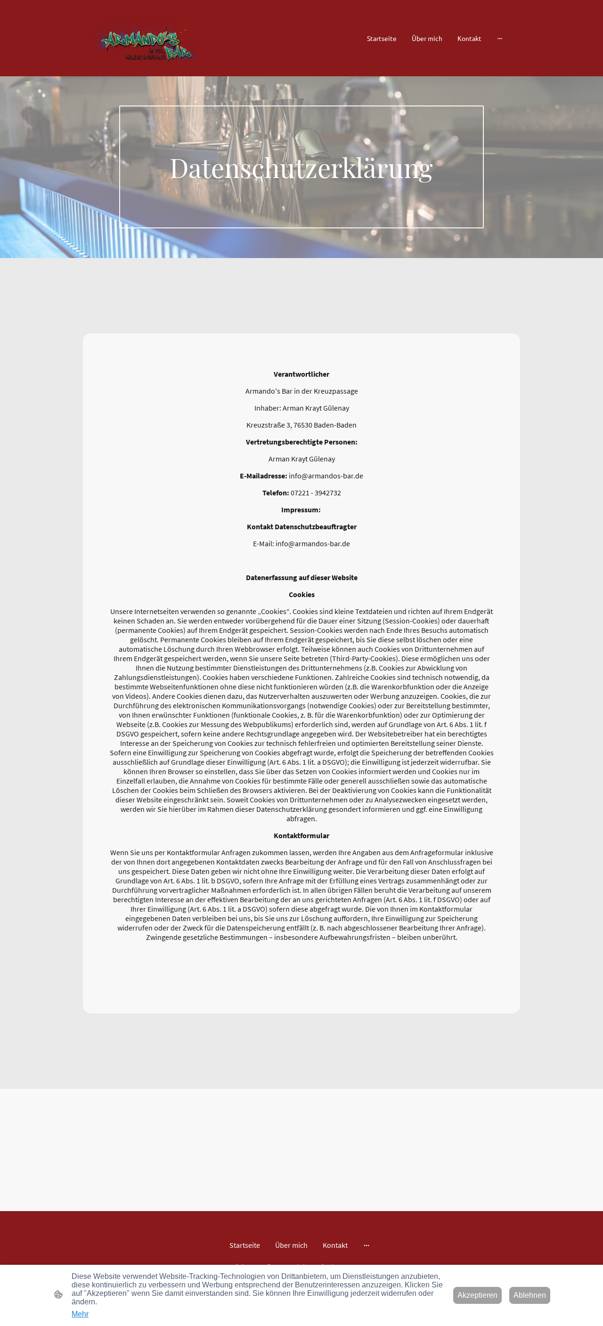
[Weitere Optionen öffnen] (500, 38)
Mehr (80, 1314)
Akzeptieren (477, 1295)
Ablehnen (529, 1295)
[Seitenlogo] (145, 37)
